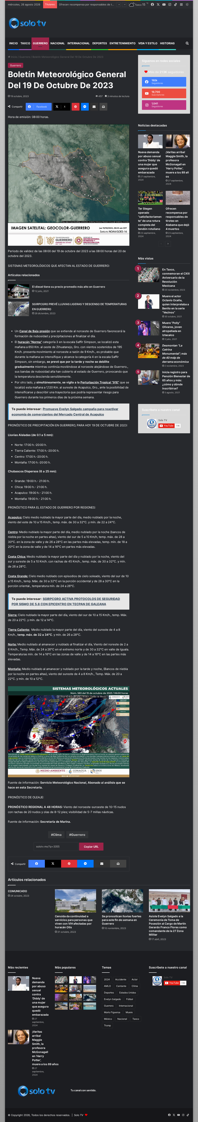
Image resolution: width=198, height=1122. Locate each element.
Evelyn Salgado (112, 999)
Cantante (121, 986)
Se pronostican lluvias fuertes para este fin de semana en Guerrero (121, 920)
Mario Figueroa (112, 1012)
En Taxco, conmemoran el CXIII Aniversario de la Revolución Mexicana (176, 277)
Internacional (78, 43)
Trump (107, 1025)
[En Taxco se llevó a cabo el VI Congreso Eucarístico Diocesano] (75, 997)
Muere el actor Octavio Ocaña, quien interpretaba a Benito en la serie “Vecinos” (175, 304)
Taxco (25, 43)
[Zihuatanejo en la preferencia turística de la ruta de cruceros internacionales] (89, 1006)
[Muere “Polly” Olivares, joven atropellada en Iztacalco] (148, 328)
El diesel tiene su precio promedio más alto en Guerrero (68, 286)
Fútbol (129, 999)
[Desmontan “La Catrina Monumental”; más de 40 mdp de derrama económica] (148, 351)
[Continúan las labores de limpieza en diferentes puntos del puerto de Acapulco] (61, 1006)
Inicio (13, 43)
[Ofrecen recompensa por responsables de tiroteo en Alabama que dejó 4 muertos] (178, 198)
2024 (107, 979)
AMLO (107, 986)
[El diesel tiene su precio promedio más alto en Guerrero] (18, 291)
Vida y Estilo (147, 43)
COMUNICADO (17, 891)
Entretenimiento (123, 43)
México (108, 1018)
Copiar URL (91, 846)
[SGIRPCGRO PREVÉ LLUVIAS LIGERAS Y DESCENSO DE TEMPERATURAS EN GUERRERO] (18, 309)
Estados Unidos (127, 992)
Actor (134, 979)
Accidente (120, 979)
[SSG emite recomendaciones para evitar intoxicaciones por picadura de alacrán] (61, 997)
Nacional (57, 43)
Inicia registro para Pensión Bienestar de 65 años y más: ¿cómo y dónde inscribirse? (176, 380)
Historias (167, 43)
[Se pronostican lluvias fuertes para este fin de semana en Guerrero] (122, 900)
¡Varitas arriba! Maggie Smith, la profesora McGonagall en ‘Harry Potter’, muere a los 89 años (177, 164)
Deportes (99, 43)
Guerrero (40, 43)
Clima (57, 835)
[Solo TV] (27, 23)
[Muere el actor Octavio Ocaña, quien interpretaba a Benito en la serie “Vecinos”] (148, 301)
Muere (129, 1012)
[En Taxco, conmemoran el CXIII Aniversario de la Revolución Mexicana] (148, 275)
